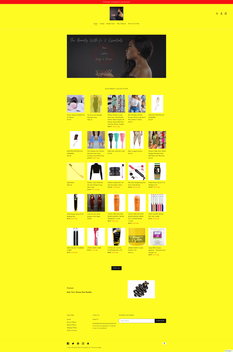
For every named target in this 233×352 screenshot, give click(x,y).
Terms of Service (72, 330)
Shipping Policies (72, 327)
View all (116, 268)
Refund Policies (71, 325)
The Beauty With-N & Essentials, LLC (81, 347)
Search (69, 319)
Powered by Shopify (96, 347)
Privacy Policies (71, 322)
